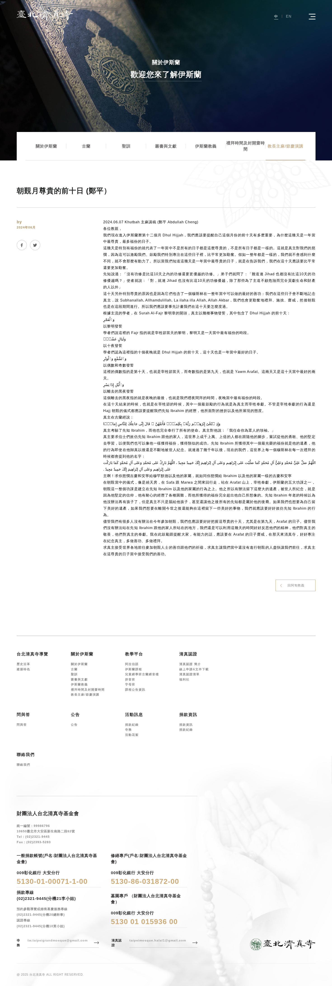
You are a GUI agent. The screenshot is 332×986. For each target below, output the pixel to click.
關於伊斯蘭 (46, 146)
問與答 (22, 724)
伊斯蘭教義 (206, 146)
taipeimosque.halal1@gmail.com (157, 940)
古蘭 (86, 146)
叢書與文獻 (166, 146)
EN (289, 16)
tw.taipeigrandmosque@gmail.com (58, 940)
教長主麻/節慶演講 (285, 146)
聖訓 (126, 146)
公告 (74, 724)
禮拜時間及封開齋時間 (245, 146)
